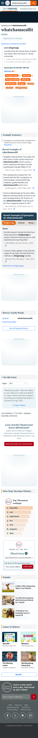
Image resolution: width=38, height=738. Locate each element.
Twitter (15, 715)
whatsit (21, 223)
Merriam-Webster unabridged (19, 444)
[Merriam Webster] (19, 545)
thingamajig (9, 223)
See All (18, 674)
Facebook (7, 715)
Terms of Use (25, 709)
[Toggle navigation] (2, 3)
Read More (8, 145)
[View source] (34, 170)
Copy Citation (19, 405)
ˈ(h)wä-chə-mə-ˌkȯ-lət (11, 38)
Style (4, 383)
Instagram (30, 715)
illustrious (17, 553)
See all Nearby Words (18, 328)
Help (10, 705)
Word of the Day (19, 549)
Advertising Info (13, 707)
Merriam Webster (7, 687)
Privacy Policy (12, 709)
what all (5, 318)
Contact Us (26, 707)
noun (4, 34)
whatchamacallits (9, 322)
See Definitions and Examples (18, 557)
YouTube (23, 715)
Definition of (13, 44)
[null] (26, 553)
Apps (26, 705)
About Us (18, 705)
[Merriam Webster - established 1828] (7, 3)
